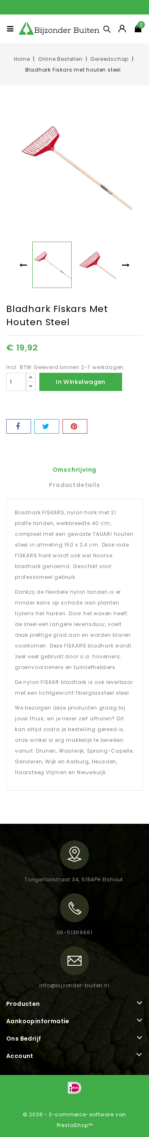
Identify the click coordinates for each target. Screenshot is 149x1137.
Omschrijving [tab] (75, 469)
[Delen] (19, 426)
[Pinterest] (75, 426)
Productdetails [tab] (74, 485)
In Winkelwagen (81, 382)
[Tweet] (47, 426)
